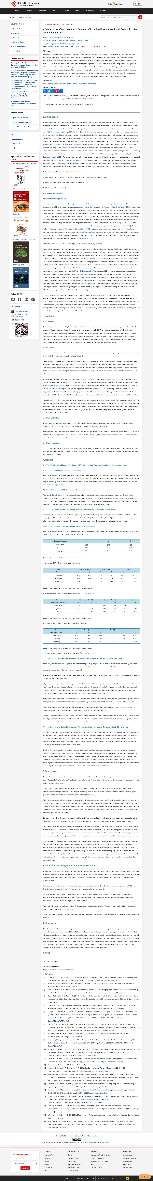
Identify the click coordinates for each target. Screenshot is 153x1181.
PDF (66, 47)
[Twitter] (13, 299)
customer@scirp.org (22, 311)
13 (44, 1068)
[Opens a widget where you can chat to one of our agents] (144, 1177)
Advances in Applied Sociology (24, 239)
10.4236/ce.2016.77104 (55, 47)
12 (44, 1065)
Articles (28, 11)
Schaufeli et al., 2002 (95, 361)
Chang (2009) (48, 732)
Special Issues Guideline (21, 127)
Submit (103, 11)
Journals (42, 11)
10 (44, 1049)
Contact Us (16, 143)
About (77, 11)
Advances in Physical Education (24, 163)
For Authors (72, 1161)
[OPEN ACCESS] (115, 4)
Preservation (127, 1161)
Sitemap (47, 1164)
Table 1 (54, 475)
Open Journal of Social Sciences (24, 189)
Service (94, 1152)
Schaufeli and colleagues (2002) (54, 385)
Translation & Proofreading (100, 1161)
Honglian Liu (68, 37)
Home (16, 11)
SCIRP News (102, 1178)
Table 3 (54, 515)
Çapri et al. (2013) (126, 258)
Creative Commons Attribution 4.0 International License (93, 1142)
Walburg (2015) (113, 249)
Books (54, 11)
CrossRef (58, 1002)
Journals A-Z (49, 1155)
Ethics (70, 1155)
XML (77, 47)
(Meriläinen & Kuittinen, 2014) (76, 160)
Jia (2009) (53, 295)
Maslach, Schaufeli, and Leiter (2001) (117, 207)
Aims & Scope (18, 29)
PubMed (66, 1021)
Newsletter (16, 135)
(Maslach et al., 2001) (123, 226)
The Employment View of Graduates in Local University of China (23, 103)
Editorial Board (18, 42)
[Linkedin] (26, 299)
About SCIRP (74, 1152)
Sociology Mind (18, 265)
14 (44, 1074)
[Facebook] (19, 299)
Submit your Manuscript (83, 1178)
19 (44, 1115)
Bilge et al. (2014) (101, 255)
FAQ (13, 148)
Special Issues (73, 1171)
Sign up (67, 1178)
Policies (127, 1152)
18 (44, 1105)
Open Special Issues (20, 118)
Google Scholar (110, 1008)
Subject (47, 1158)
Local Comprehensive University (84, 83)
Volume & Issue (96, 1167)
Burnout (69, 83)
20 (44, 1121)
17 (44, 1096)
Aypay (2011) (48, 249)
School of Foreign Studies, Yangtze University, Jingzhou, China (66, 41)
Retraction (126, 1164)
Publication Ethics (129, 1158)
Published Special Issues (21, 122)
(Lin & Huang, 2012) (86, 238)
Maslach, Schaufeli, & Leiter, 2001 (98, 138)
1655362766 (19, 320)
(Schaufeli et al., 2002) (81, 216)
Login (137, 4)
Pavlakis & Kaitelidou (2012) (91, 283)
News (66, 11)
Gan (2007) (61, 301)
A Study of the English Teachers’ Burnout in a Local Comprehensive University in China (24, 65)
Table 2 (54, 495)
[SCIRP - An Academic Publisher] (25, 4)
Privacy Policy (128, 1167)
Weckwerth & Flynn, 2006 (82, 144)
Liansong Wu (57, 37)
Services (90, 11)
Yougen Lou (47, 37)
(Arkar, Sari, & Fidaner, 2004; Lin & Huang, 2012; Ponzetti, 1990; (106, 154)
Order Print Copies (97, 1158)
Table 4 (54, 531)
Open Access (128, 1155)
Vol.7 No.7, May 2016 (65, 24)
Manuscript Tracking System (101, 1155)
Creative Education (49, 24)
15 (44, 1084)
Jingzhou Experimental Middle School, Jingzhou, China (63, 44)
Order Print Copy (18, 139)
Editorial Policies (73, 1158)
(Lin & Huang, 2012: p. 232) (122, 223)
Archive (16, 38)
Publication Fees (19, 46)
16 (44, 1090)
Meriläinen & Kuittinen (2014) (126, 277)
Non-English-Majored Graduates (54, 83)
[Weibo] (33, 299)
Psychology (17, 214)
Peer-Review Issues (75, 1164)
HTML (72, 47)
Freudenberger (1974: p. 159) (62, 132)
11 (44, 1058)
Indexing (16, 51)
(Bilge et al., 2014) (126, 147)
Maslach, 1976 (59, 129)
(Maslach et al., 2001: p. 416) (83, 207)
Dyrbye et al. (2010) (87, 271)
